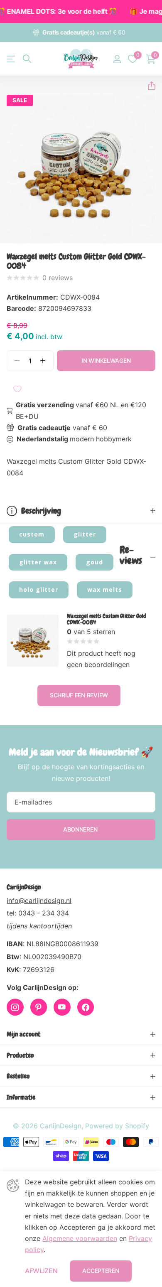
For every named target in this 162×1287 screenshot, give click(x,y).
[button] (148, 85)
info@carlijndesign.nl (39, 900)
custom (31, 534)
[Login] (117, 59)
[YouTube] (62, 1007)
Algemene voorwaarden (79, 1238)
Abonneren (81, 829)
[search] (27, 58)
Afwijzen (41, 1271)
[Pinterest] (38, 1007)
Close (81, 1034)
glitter (85, 534)
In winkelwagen (105, 360)
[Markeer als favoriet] (17, 389)
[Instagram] (15, 1007)
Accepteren (100, 1270)
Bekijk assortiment (11, 58)
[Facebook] (85, 1007)
